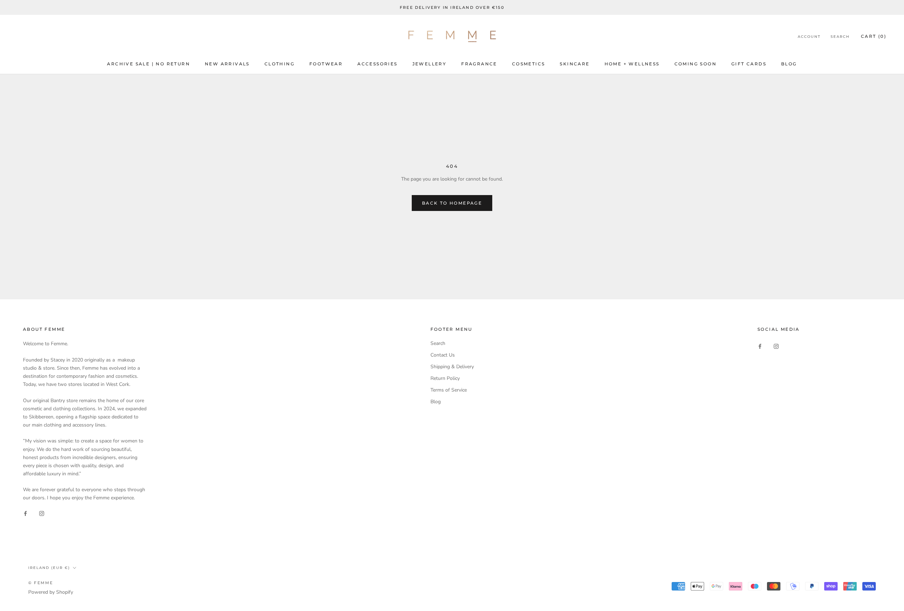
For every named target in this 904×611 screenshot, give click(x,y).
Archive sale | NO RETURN (148, 63)
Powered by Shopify (50, 592)
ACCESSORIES (377, 63)
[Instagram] (41, 513)
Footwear (326, 63)
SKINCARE (574, 63)
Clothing (279, 63)
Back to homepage (452, 203)
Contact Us (442, 355)
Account (809, 37)
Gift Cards (748, 63)
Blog (789, 63)
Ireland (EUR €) (49, 567)
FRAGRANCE (479, 63)
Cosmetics (528, 63)
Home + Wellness (632, 63)
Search (840, 37)
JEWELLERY (429, 63)
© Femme (40, 582)
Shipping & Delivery (452, 366)
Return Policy (445, 378)
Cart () (873, 36)
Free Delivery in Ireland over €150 (452, 7)
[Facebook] (25, 513)
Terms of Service (448, 390)
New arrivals (227, 63)
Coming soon (695, 63)
